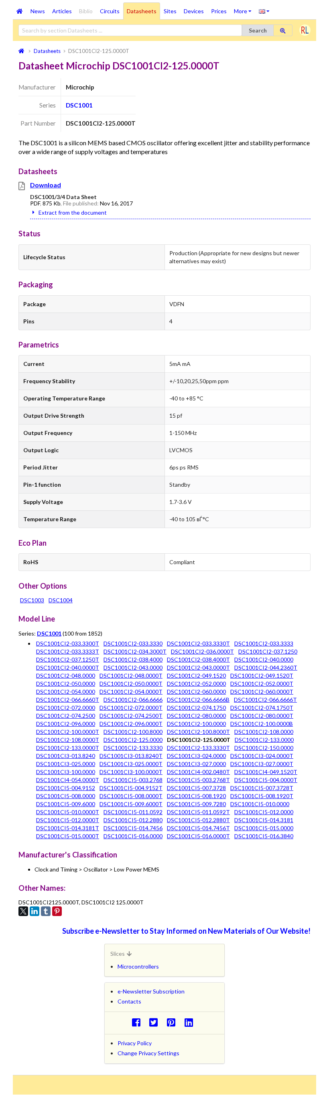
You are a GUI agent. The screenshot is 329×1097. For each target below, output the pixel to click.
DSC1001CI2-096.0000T (131, 723)
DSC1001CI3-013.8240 (65, 755)
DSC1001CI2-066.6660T (67, 699)
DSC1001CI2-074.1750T (261, 707)
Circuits (110, 11)
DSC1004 (61, 600)
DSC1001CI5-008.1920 (196, 795)
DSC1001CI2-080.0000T (261, 715)
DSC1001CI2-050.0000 (65, 683)
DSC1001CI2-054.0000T (131, 691)
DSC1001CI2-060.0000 (196, 691)
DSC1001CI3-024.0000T (261, 755)
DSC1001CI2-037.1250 (267, 651)
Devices (194, 11)
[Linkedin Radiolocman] (191, 1022)
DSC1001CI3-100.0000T (131, 771)
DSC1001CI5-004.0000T (265, 779)
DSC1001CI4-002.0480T (198, 771)
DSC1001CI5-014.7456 (133, 828)
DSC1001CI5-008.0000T (131, 795)
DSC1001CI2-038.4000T (198, 659)
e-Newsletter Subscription (151, 991)
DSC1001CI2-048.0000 (65, 675)
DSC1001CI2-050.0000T (131, 683)
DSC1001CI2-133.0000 (264, 739)
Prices (219, 11)
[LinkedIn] (34, 911)
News (37, 11)
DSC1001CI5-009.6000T (131, 803)
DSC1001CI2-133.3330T (198, 747)
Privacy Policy (135, 1043)
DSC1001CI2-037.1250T (67, 659)
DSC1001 (79, 105)
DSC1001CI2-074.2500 (65, 715)
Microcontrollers (138, 966)
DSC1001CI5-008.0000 (65, 795)
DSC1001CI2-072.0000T (131, 707)
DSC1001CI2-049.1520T (261, 675)
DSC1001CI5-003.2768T (198, 779)
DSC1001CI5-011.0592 (133, 812)
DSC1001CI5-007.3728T (261, 787)
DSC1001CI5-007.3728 (196, 787)
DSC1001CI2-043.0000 (133, 667)
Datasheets (141, 11)
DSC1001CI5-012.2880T (198, 820)
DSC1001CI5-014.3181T (67, 828)
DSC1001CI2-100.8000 (133, 731)
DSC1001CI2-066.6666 (133, 699)
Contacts (129, 1001)
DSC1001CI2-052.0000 (196, 683)
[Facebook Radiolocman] (138, 1022)
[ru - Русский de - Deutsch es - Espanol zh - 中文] (264, 10)
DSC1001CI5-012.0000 (263, 812)
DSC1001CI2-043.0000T (198, 667)
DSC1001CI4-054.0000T (67, 779)
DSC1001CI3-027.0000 (196, 763)
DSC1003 (32, 600)
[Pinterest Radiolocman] (173, 1022)
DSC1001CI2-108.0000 (263, 731)
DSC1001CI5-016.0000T (198, 836)
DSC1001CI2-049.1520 (196, 675)
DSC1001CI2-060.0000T (261, 691)
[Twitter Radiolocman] (156, 1022)
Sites (170, 11)
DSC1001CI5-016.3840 (263, 836)
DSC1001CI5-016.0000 (133, 836)
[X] (23, 911)
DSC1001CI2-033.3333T (67, 651)
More (244, 8)
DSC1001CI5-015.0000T (67, 836)
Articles (62, 11)
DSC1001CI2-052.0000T (261, 683)
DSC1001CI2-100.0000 (196, 723)
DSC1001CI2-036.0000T (202, 651)
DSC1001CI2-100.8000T (198, 731)
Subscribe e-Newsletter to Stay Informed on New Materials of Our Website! (186, 930)
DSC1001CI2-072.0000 (65, 707)
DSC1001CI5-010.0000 (259, 803)
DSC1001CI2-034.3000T (135, 651)
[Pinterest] (57, 911)
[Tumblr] (46, 911)
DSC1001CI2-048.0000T (131, 675)
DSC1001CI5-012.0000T (67, 820)
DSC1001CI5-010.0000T (67, 812)
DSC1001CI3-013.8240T (131, 755)
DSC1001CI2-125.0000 (133, 739)
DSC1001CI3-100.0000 (65, 771)
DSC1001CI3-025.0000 (65, 763)
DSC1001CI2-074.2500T (131, 715)
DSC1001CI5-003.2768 (133, 779)
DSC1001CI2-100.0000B (261, 723)
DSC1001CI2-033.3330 (133, 643)
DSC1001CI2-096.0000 (65, 723)
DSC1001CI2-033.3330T (198, 643)
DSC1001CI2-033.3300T (67, 643)
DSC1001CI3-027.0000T (261, 763)
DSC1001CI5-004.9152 (65, 787)
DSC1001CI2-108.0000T (67, 739)
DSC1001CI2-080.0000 (196, 715)
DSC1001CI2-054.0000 (65, 691)
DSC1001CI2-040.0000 (263, 659)
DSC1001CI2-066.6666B (198, 699)
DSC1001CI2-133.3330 (133, 747)
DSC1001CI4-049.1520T (265, 771)
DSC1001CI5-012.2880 (133, 820)
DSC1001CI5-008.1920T (261, 795)
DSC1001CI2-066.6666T (265, 699)
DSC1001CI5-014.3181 (263, 820)
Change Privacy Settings (148, 1053)
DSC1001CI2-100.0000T (67, 731)
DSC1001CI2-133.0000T (67, 747)
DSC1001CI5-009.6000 (65, 803)
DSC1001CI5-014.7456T (198, 828)
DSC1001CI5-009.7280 (196, 803)
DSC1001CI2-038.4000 (133, 659)
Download (45, 185)
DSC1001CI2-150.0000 (263, 747)
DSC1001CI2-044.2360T (265, 667)
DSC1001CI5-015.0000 (263, 828)
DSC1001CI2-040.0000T (67, 667)
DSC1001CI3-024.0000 (196, 755)
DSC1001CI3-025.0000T (131, 763)
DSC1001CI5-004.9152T (131, 787)
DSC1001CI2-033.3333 (263, 643)
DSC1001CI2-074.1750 (196, 707)
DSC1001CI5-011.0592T (198, 812)
